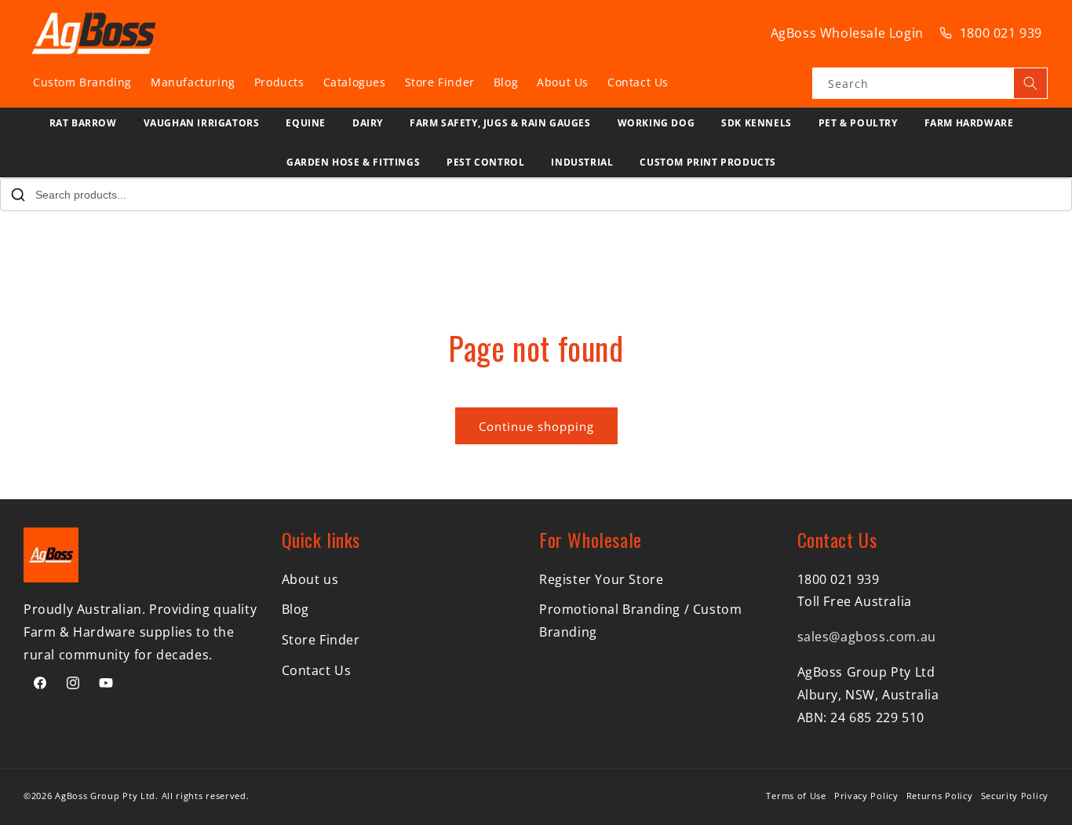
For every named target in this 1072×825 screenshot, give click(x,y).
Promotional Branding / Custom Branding (640, 620)
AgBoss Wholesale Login (847, 33)
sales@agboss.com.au (866, 636)
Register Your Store (601, 579)
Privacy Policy (866, 795)
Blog (295, 609)
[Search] (1030, 83)
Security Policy (1015, 795)
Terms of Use (796, 795)
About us (310, 579)
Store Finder (321, 639)
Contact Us (317, 670)
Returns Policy (939, 795)
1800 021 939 (1001, 33)
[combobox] (930, 83)
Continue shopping (536, 426)
